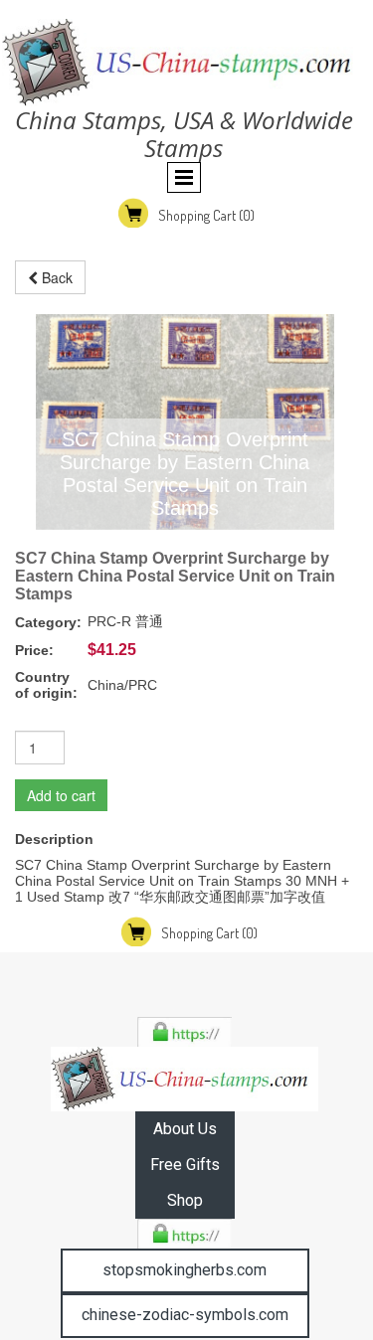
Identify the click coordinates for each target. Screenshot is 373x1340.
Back (55, 277)
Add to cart (61, 795)
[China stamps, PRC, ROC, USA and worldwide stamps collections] (184, 1079)
